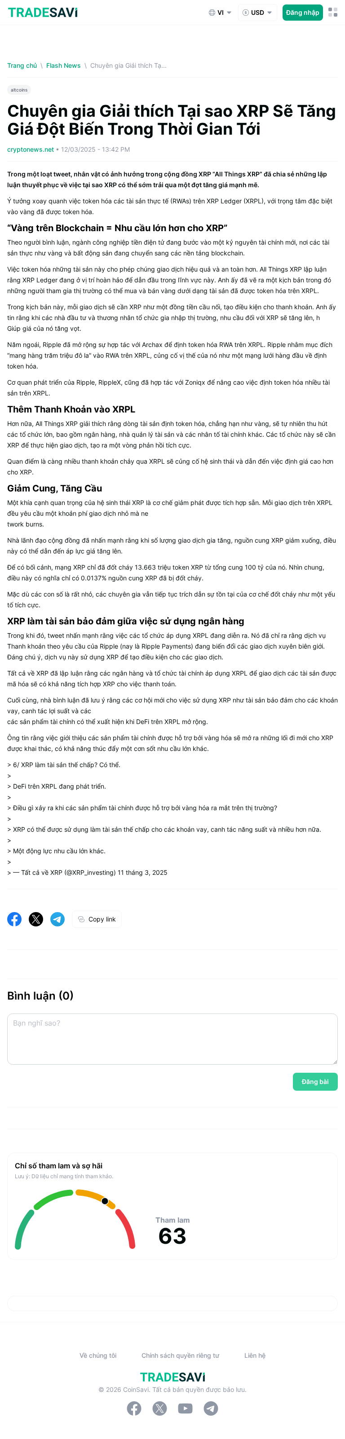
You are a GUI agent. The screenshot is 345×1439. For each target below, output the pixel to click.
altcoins (19, 90)
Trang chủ (22, 65)
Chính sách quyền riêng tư (180, 1355)
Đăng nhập (302, 12)
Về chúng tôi (98, 1355)
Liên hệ (254, 1355)
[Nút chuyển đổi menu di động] (333, 12)
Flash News (63, 65)
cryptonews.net (31, 149)
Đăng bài (315, 1081)
